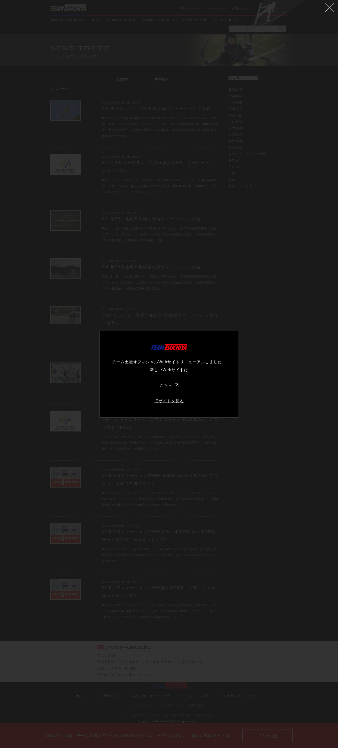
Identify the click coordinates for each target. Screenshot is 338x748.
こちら (166, 385)
